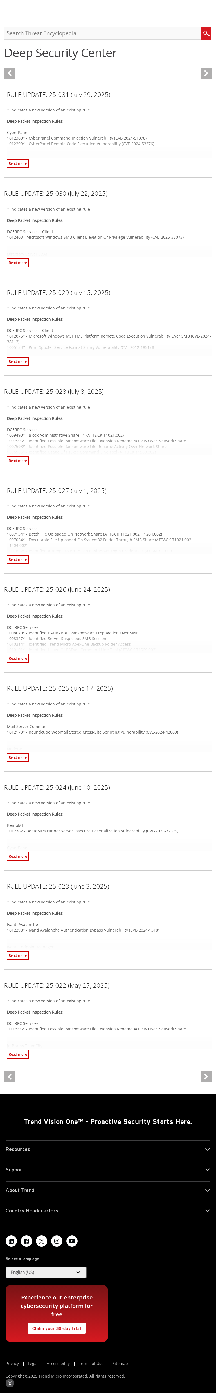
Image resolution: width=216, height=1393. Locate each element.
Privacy (12, 1363)
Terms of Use (91, 1363)
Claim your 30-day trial (54, 1327)
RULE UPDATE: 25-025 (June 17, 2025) (60, 688)
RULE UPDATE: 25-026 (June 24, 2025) (57, 589)
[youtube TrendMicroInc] (72, 1241)
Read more (18, 163)
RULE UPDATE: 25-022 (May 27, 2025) (56, 985)
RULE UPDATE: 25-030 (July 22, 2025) (55, 193)
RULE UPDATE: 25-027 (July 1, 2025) (57, 490)
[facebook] (26, 1241)
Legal (33, 1363)
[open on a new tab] (41, 1241)
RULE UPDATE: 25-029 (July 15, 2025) (58, 292)
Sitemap (120, 1363)
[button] (46, 1272)
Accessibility (58, 1363)
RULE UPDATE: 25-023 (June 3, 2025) (58, 886)
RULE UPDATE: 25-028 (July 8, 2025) (54, 391)
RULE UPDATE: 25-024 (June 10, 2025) (57, 787)
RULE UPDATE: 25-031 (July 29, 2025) (58, 94)
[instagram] (56, 1241)
